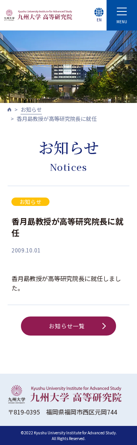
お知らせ (31, 109)
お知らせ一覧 (67, 326)
